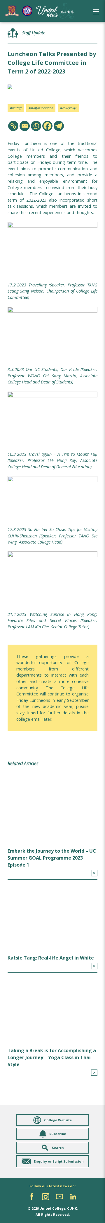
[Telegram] (59, 126)
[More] (94, 873)
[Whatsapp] (36, 126)
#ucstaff (16, 108)
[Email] (25, 126)
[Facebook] (47, 126)
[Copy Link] (13, 126)
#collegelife (68, 108)
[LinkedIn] (73, 1196)
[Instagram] (45, 1196)
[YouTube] (59, 1196)
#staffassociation (41, 108)
